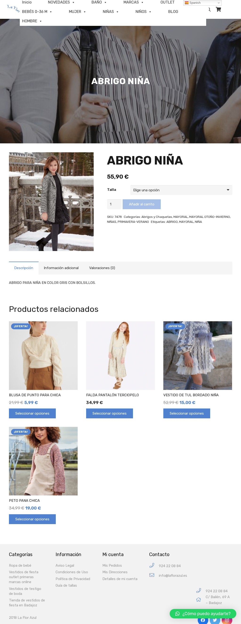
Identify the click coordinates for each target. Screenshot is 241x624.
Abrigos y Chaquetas (156, 217)
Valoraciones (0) (102, 268)
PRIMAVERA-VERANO (133, 222)
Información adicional (61, 268)
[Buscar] (208, 9)
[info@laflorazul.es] (154, 576)
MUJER (75, 11)
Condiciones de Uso (72, 572)
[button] (203, 613)
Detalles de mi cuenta (119, 579)
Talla (111, 190)
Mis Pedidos (112, 565)
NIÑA (198, 222)
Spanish (195, 2)
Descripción (23, 268)
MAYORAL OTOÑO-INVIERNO (209, 217)
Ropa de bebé (20, 565)
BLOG (173, 11)
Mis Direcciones (115, 572)
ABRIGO (172, 222)
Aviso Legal (65, 565)
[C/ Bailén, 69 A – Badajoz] (201, 600)
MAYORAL (180, 217)
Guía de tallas (66, 585)
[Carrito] (218, 9)
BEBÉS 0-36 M (34, 11)
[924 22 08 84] (154, 566)
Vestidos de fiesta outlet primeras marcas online (23, 577)
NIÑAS (108, 11)
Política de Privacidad (73, 579)
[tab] (24, 268)
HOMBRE (29, 21)
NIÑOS (141, 11)
